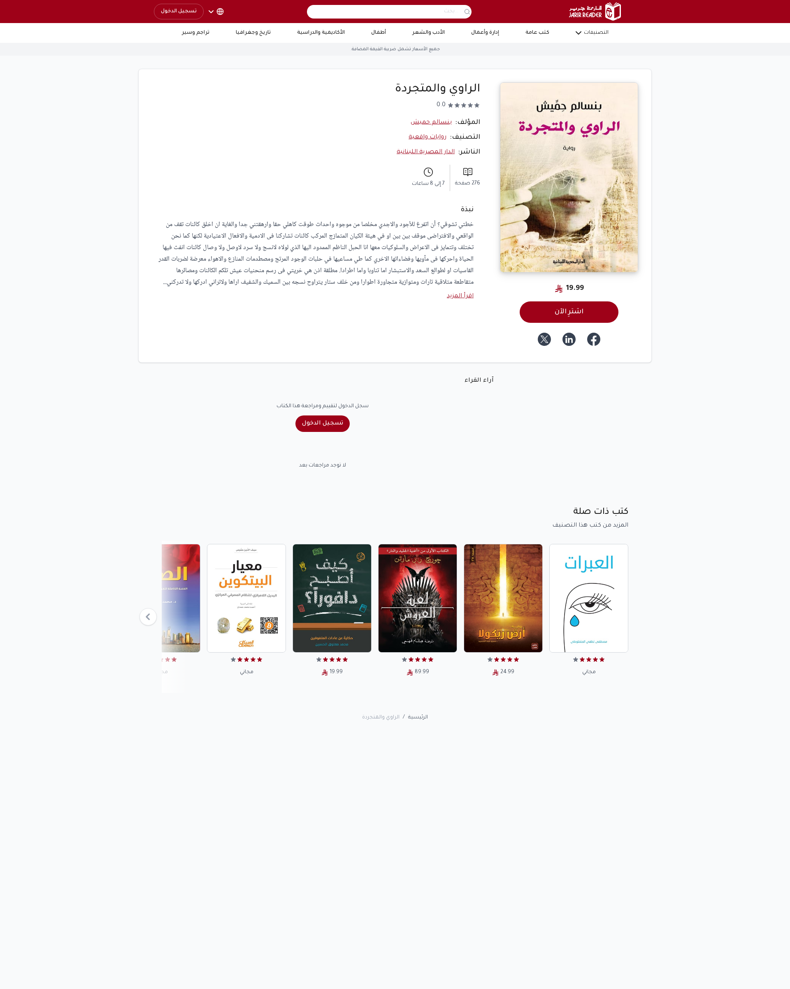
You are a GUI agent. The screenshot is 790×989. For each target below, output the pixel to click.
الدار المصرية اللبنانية (426, 152)
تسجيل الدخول (179, 11)
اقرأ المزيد (460, 296)
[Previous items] (148, 616)
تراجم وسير (195, 33)
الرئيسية (418, 718)
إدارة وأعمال (485, 33)
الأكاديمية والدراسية (321, 33)
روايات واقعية (427, 137)
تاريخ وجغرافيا (253, 33)
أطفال (378, 33)
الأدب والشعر (428, 33)
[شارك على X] (544, 339)
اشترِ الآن (569, 312)
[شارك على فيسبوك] (594, 339)
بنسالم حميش (431, 122)
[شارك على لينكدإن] (569, 339)
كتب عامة (537, 33)
